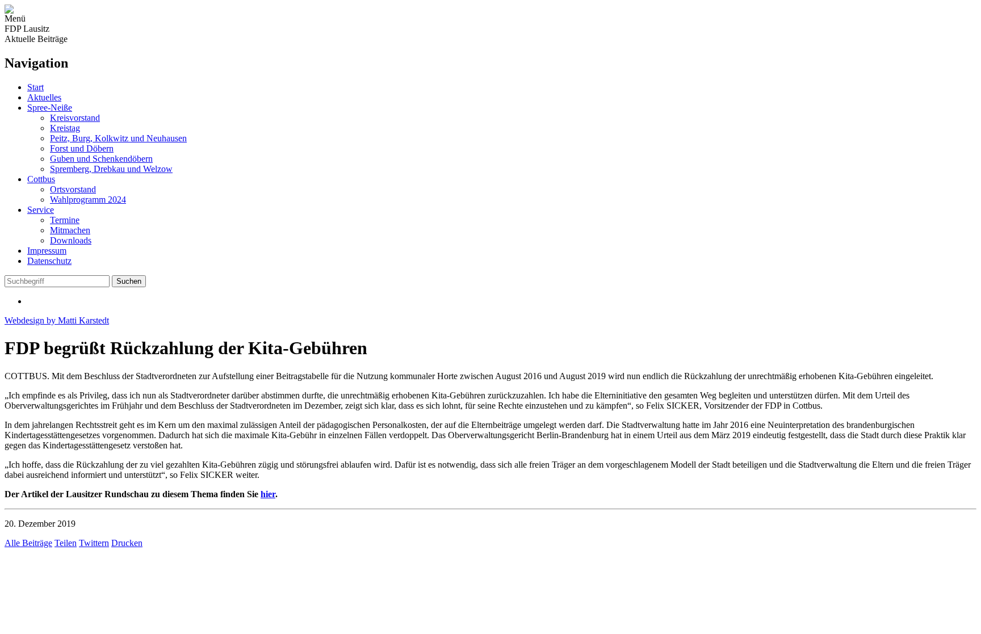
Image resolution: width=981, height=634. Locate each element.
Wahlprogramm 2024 (88, 199)
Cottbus (41, 179)
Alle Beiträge (28, 543)
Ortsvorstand (73, 189)
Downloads (70, 240)
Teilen (65, 543)
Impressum (46, 250)
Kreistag (65, 128)
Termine (64, 220)
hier (268, 494)
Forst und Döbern (82, 148)
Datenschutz (49, 261)
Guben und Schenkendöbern (101, 158)
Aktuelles (44, 97)
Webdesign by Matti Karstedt (57, 320)
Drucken (126, 543)
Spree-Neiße (49, 107)
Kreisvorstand (75, 118)
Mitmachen (70, 230)
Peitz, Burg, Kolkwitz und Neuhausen (118, 138)
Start (35, 87)
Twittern (94, 543)
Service (40, 210)
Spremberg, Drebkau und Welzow (111, 169)
